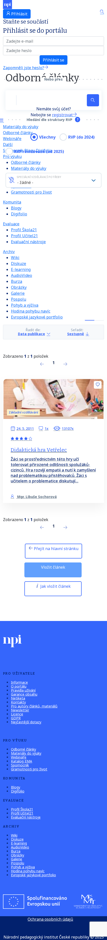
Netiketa (18, 698)
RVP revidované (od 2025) (39, 151)
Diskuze (18, 263)
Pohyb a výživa (24, 305)
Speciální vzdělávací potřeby (39, 176)
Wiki (15, 257)
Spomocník (20, 765)
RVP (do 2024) (81, 137)
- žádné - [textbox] (25, 182)
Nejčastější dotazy (26, 722)
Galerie (18, 293)
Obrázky (19, 287)
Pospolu (18, 299)
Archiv (9, 251)
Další (8, 144)
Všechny (47, 137)
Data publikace (31, 334)
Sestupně (75, 334)
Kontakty (18, 702)
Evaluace (11, 224)
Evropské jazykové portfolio (37, 317)
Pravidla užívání (23, 690)
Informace (19, 682)
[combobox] (53, 180)
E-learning (21, 269)
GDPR (16, 718)
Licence (17, 714)
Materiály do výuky (20, 126)
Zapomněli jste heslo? (23, 67)
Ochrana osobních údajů (50, 919)
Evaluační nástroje (28, 241)
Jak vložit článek (55, 586)
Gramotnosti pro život (31, 192)
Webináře (18, 757)
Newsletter (20, 710)
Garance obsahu (24, 694)
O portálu (18, 686)
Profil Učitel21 (24, 235)
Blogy (16, 208)
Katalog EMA (21, 761)
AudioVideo (21, 275)
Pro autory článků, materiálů (34, 706)
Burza (16, 281)
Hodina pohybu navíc (30, 311)
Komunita (12, 202)
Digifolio (19, 214)
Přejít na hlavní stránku (55, 548)
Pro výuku (12, 156)
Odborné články (18, 132)
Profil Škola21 (24, 230)
